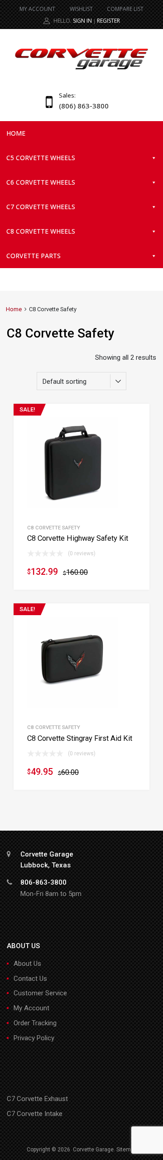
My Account (31, 1008)
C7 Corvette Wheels (40, 206)
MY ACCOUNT (37, 9)
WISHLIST (81, 9)
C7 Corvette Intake (34, 1114)
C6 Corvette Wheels (40, 182)
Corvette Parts (33, 255)
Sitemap (126, 1149)
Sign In (82, 20)
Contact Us (30, 978)
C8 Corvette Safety (53, 527)
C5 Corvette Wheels (40, 157)
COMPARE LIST (125, 9)
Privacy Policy (34, 1038)
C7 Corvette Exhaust (37, 1099)
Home (15, 133)
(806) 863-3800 (81, 105)
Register (108, 20)
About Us (27, 963)
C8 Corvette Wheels (40, 231)
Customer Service (40, 993)
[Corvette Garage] (81, 70)
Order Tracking (35, 1023)
